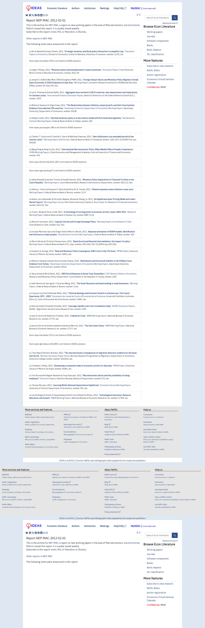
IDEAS (62, 461)
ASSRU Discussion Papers (123, 306)
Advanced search (170, 23)
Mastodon (70, 32)
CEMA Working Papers (39, 152)
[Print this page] (47, 15)
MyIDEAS (143, 8)
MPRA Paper (122, 251)
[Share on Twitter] (33, 15)
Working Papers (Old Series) (56, 140)
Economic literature (57, 8)
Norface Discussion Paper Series (55, 356)
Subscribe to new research (160, 66)
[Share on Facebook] (36, 15)
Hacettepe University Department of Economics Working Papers (93, 108)
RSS (59, 32)
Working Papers (81, 83)
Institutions (90, 8)
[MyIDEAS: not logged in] (138, 15)
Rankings (104, 8)
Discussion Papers (110, 70)
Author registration (156, 75)
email (53, 32)
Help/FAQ (119, 8)
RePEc (71, 461)
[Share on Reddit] (38, 15)
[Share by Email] (44, 15)
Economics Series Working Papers (115, 385)
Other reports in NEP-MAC (39, 38)
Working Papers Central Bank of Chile (114, 222)
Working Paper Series (54, 202)
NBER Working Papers (97, 316)
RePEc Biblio (153, 70)
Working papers (155, 32)
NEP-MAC (53, 25)
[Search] (175, 17)
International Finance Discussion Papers (65, 95)
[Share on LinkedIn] (41, 15)
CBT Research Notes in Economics (121, 274)
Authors (75, 8)
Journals (151, 36)
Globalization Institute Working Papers (75, 234)
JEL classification (155, 54)
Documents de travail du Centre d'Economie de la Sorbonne (78, 296)
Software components (158, 41)
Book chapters (154, 50)
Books (150, 45)
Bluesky (82, 32)
